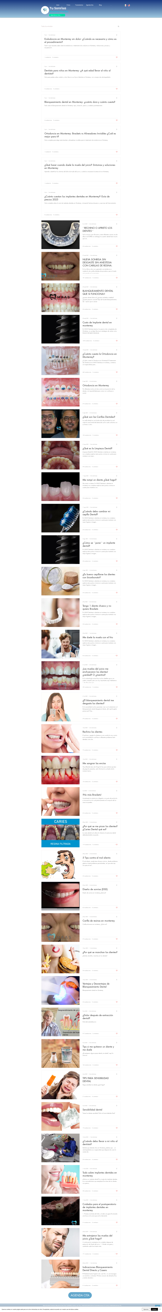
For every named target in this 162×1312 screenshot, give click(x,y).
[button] (118, 26)
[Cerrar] (160, 1309)
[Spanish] (125, 5)
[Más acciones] (117, 35)
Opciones (145, 1309)
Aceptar (154, 1309)
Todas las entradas (46, 26)
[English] (128, 5)
